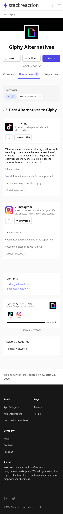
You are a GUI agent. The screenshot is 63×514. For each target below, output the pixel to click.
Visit (51, 58)
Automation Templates (16, 420)
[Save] (8, 137)
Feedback (9, 451)
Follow (32, 58)
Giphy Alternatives (19, 284)
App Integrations (13, 413)
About (7, 438)
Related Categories (19, 288)
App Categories (12, 407)
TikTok (22, 123)
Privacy (38, 407)
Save (11, 58)
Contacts (8, 445)
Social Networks (31, 66)
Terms (37, 413)
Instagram (25, 207)
